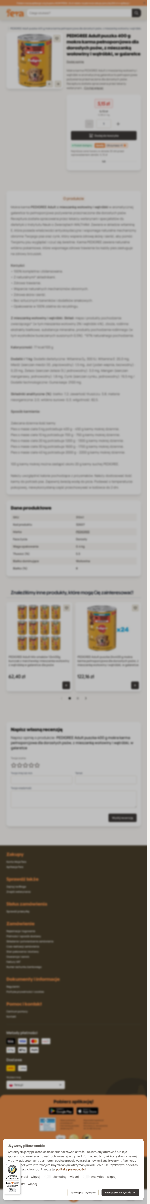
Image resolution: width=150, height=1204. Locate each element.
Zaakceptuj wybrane (82, 1192)
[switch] (12, 1190)
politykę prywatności (71, 1169)
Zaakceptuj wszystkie (118, 1192)
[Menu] (6, 1165)
